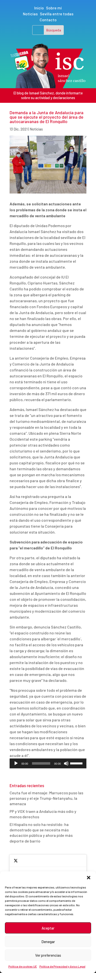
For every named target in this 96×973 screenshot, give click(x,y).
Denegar (48, 941)
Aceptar (48, 928)
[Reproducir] (16, 763)
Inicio (39, 7)
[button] (88, 877)
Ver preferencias (48, 955)
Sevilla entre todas (56, 13)
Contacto (48, 19)
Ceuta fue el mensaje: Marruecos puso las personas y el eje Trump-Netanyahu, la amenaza (46, 798)
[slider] (77, 762)
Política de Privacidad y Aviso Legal (62, 966)
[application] (48, 763)
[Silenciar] (66, 763)
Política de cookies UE (22, 966)
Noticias (30, 13)
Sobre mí (54, 7)
